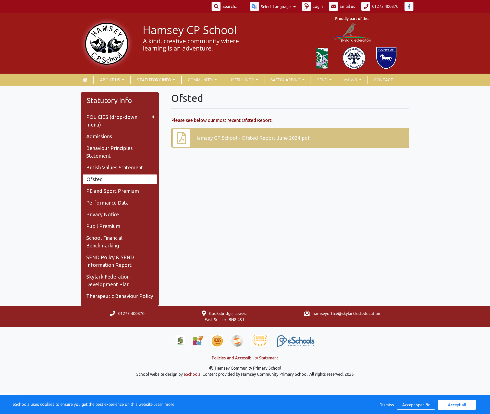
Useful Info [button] (242, 80)
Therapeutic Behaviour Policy (119, 296)
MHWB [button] (351, 80)
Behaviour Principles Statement (109, 152)
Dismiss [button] (386, 405)
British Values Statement (114, 167)
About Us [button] (110, 80)
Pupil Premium (103, 226)
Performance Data (107, 203)
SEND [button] (322, 80)
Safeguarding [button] (286, 80)
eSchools (192, 374)
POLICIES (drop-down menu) (111, 121)
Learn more (163, 404)
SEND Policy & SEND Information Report (110, 261)
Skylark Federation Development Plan (108, 280)
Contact (383, 80)
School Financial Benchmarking (104, 241)
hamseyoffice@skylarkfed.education (346, 313)
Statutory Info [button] (154, 80)
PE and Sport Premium (112, 191)
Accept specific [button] (416, 405)
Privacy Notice (102, 214)
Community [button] (201, 80)
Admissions (99, 136)
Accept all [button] (457, 405)
